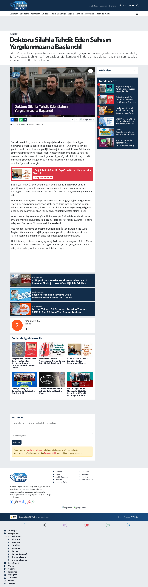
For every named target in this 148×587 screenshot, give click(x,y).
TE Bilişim (134, 517)
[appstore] (67, 507)
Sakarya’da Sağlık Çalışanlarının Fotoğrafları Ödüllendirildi (24, 390)
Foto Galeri (13, 563)
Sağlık (71, 13)
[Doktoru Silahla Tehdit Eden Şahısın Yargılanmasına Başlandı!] (52, 92)
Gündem (14, 13)
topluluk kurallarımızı (34, 450)
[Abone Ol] (87, 119)
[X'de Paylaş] (16, 119)
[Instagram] (20, 502)
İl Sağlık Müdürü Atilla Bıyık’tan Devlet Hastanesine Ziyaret (77, 360)
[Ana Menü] (137, 13)
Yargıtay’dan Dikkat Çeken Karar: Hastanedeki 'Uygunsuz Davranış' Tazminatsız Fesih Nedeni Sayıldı (24, 363)
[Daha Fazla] (25, 119)
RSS (14, 517)
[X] (16, 502)
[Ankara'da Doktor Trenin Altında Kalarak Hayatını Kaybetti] (52, 379)
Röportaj (12, 571)
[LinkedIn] (24, 502)
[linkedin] (129, 525)
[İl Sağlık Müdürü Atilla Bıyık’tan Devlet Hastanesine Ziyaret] (80, 349)
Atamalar (35, 13)
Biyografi (12, 574)
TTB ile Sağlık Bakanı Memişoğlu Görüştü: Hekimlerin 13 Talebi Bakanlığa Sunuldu (76, 392)
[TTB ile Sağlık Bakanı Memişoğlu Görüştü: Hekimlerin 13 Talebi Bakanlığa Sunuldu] (80, 379)
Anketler (12, 577)
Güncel (45, 13)
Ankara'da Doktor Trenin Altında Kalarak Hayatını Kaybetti (50, 390)
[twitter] (44, 525)
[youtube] (87, 525)
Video (11, 566)
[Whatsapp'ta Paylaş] (21, 119)
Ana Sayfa (12, 530)
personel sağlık (19, 560)
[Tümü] (135, 70)
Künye (11, 580)
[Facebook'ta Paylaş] (12, 119)
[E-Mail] (26, 329)
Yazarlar (12, 568)
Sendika (79, 13)
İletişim (11, 583)
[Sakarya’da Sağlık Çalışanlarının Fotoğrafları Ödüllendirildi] (24, 379)
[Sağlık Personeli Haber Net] (18, 5)
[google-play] (79, 507)
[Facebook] (11, 502)
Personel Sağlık (50, 453)
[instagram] (65, 525)
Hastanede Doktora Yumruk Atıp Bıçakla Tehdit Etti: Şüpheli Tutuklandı (52, 360)
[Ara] (137, 5)
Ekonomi (24, 13)
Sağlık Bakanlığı (58, 13)
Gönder (16, 442)
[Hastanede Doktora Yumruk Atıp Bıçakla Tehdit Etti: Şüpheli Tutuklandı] (52, 349)
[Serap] (17, 325)
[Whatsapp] (33, 502)
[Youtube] (29, 502)
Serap (28, 323)
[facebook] (23, 525)
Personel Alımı (103, 13)
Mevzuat (89, 13)
